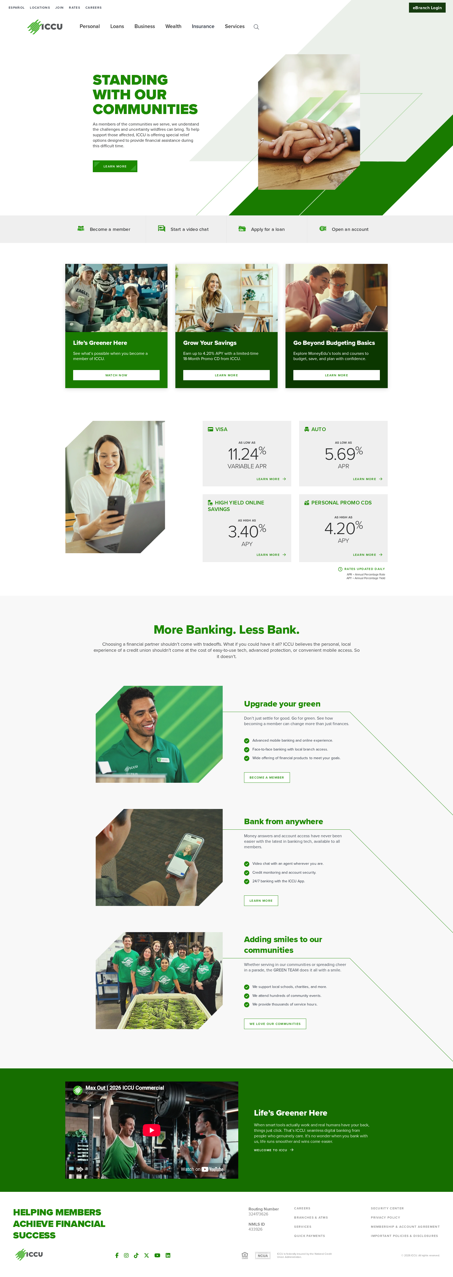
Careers (93, 7)
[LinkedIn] (168, 1255)
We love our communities (275, 1023)
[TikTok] (136, 1255)
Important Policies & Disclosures (404, 1235)
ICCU (45, 27)
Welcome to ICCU (271, 1150)
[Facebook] (117, 1255)
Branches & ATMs (311, 1217)
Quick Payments (309, 1235)
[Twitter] (146, 1255)
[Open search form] (256, 27)
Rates (74, 7)
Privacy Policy (385, 1217)
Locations (40, 7)
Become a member (267, 777)
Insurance (203, 26)
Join (59, 7)
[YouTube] (157, 1255)
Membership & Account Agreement (405, 1226)
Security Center (387, 1208)
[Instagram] (126, 1255)
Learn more (261, 900)
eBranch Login (427, 8)
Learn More (115, 166)
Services (302, 1226)
